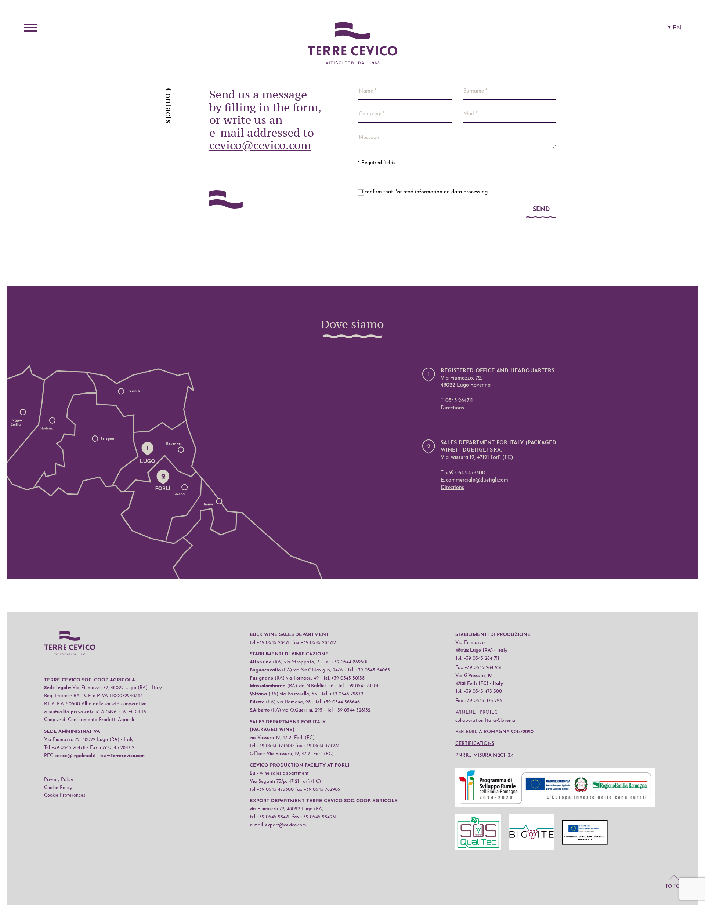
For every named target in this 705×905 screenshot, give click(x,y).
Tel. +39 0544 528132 (348, 710)
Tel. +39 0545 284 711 (477, 658)
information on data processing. (451, 192)
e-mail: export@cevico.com (278, 825)
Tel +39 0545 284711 (65, 747)
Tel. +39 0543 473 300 (478, 691)
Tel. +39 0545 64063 (368, 670)
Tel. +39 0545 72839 (342, 694)
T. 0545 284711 (457, 400)
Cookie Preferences (64, 795)
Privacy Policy (58, 779)
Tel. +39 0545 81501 (358, 686)
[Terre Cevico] (352, 44)
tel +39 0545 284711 (270, 642)
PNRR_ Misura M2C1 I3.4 (484, 755)
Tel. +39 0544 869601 (345, 662)
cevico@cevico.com (260, 145)
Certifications (474, 743)
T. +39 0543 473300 (463, 473)
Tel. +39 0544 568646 (337, 702)
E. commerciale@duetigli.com (474, 480)
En (677, 28)
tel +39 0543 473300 (272, 745)
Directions (452, 408)
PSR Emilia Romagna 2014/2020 (494, 732)
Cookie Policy (58, 787)
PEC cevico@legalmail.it (70, 755)
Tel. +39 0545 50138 (344, 678)
